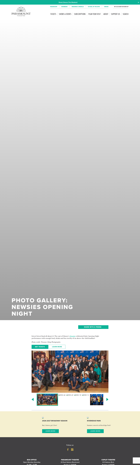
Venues (106, 6)
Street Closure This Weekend (68, 2)
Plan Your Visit (94, 14)
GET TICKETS (40, 347)
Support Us (115, 14)
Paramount (53, 6)
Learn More (50, 431)
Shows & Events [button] (65, 14)
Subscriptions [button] (80, 14)
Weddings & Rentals (78, 6)
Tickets (53, 14)
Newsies (72, 336)
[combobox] (93, 327)
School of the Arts (94, 6)
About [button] (105, 14)
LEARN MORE (57, 347)
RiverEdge (64, 6)
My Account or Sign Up (121, 6)
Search (125, 14)
